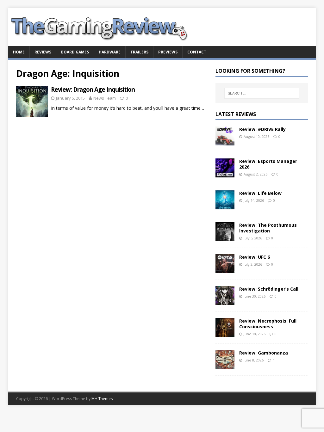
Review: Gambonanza (263, 353)
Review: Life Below (260, 193)
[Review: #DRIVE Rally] (224, 142)
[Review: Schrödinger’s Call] (224, 302)
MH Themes (102, 398)
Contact (196, 52)
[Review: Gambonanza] (224, 365)
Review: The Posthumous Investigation (268, 228)
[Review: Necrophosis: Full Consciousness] (224, 333)
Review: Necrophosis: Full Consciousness (267, 324)
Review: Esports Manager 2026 (268, 164)
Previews (168, 52)
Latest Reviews (235, 114)
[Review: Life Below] (224, 206)
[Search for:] (261, 93)
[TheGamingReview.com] (103, 42)
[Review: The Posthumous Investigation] (224, 238)
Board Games (75, 52)
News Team (104, 98)
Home (19, 52)
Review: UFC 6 (254, 257)
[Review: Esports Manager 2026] (224, 174)
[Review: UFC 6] (224, 270)
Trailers (139, 52)
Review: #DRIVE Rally (262, 129)
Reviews (42, 52)
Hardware (110, 52)
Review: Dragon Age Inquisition (93, 89)
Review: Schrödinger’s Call (268, 289)
